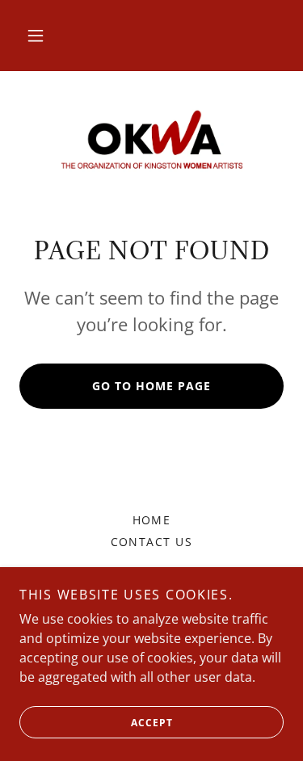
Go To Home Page (151, 385)
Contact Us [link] (152, 541)
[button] (35, 35)
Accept (152, 722)
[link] (151, 141)
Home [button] (152, 520)
